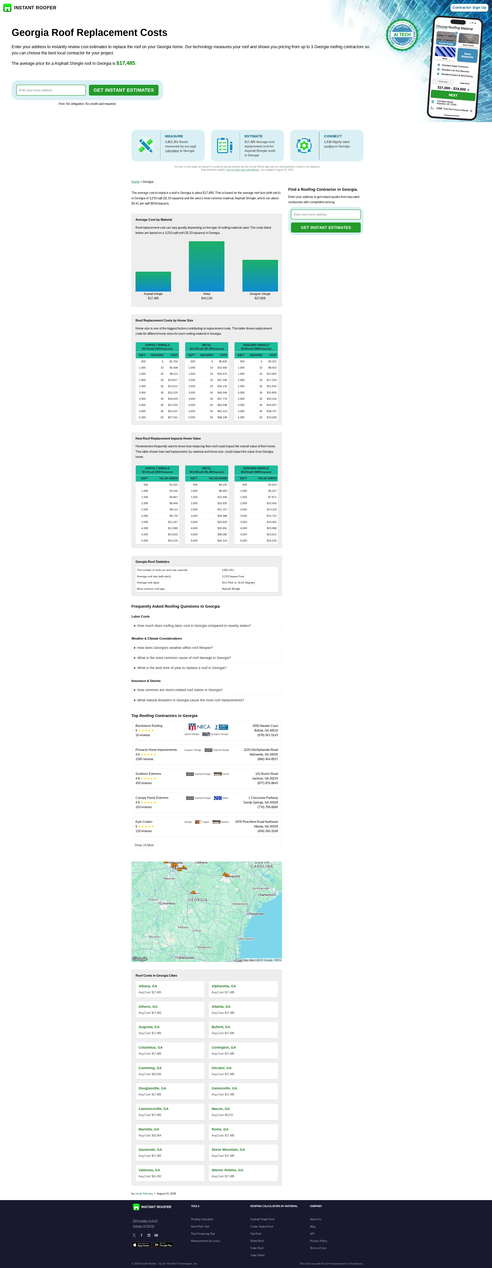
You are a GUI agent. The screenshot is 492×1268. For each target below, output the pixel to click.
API (312, 1233)
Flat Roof (255, 1233)
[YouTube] (156, 1235)
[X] (134, 1235)
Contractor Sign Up (469, 7)
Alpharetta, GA (224, 986)
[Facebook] (141, 1235)
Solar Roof (256, 1248)
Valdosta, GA (149, 1170)
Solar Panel (257, 1255)
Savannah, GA (150, 1150)
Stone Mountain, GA (228, 1150)
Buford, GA (221, 1027)
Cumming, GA (150, 1068)
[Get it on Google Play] (163, 1245)
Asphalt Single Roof (262, 1219)
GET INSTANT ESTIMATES (124, 90)
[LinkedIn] (149, 1235)
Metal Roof (257, 1240)
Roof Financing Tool (203, 1233)
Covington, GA (224, 1047)
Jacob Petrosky (144, 1193)
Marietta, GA (149, 1129)
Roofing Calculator (202, 1219)
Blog (312, 1226)
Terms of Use (318, 1248)
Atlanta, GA (221, 1007)
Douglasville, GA (152, 1088)
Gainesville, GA (224, 1088)
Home (135, 181)
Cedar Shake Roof (261, 1226)
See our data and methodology (242, 169)
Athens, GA (148, 1007)
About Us (315, 1219)
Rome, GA (220, 1129)
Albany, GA (148, 986)
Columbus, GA (151, 1047)
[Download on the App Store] (141, 1245)
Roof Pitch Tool (200, 1226)
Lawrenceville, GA (154, 1109)
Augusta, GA (149, 1027)
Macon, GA (221, 1109)
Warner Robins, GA (227, 1170)
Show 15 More (144, 845)
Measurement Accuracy (205, 1240)
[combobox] (51, 90)
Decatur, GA (222, 1068)
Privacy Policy (318, 1240)
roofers (329, 146)
